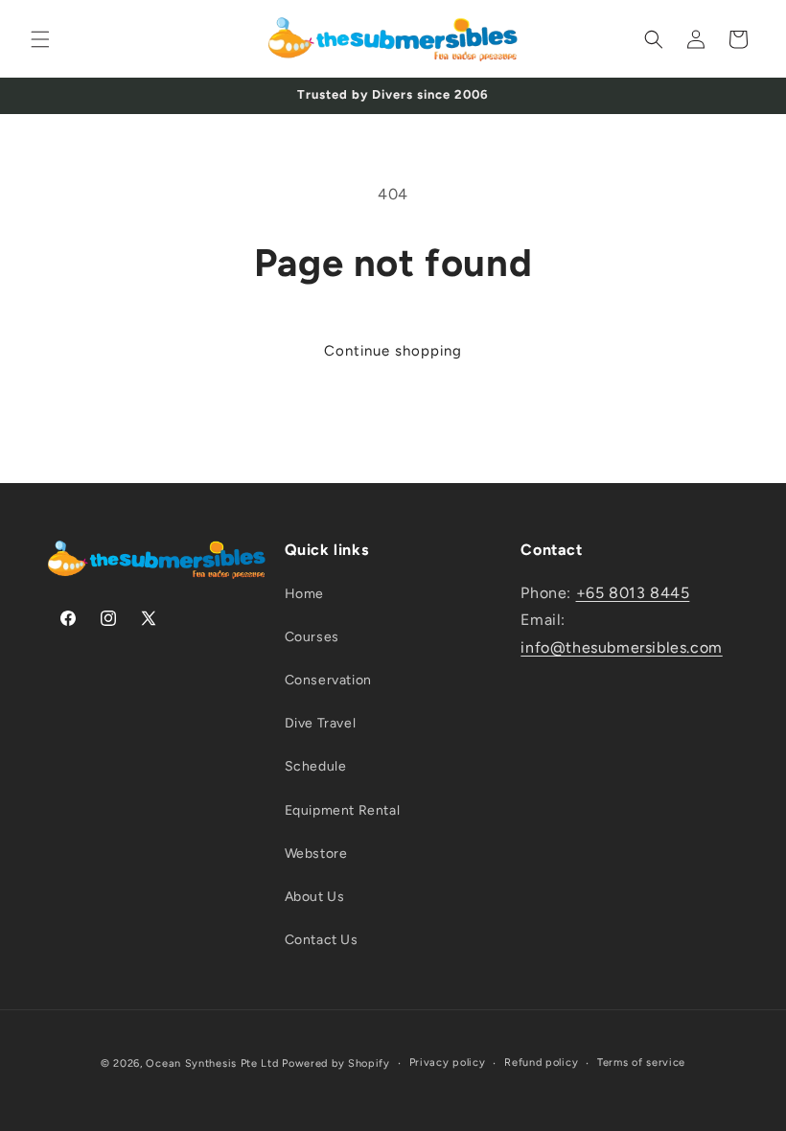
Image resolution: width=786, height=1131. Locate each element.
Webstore (316, 853)
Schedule (316, 766)
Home (304, 594)
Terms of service (641, 1062)
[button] (40, 39)
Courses (312, 637)
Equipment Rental (343, 810)
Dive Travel (321, 723)
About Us (315, 897)
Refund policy (541, 1062)
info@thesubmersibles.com (621, 647)
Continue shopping (393, 350)
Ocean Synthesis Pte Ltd (212, 1063)
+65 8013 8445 (633, 593)
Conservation (328, 680)
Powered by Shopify (336, 1063)
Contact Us (321, 940)
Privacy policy (447, 1062)
